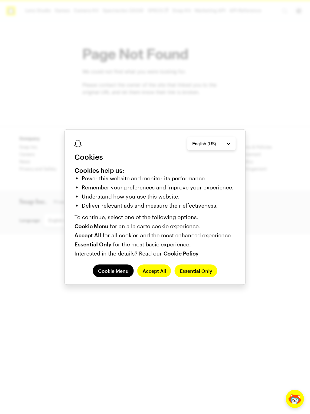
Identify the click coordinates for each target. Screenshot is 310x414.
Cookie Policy (181, 253)
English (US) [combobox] (204, 143)
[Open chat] (295, 399)
